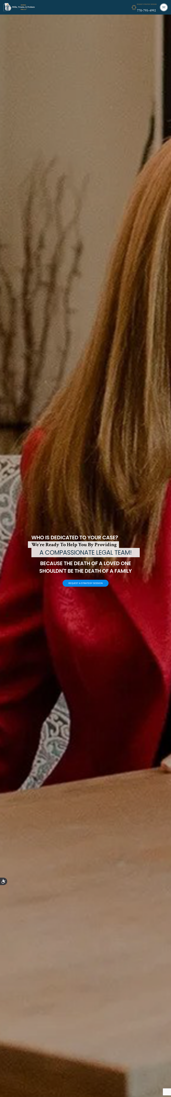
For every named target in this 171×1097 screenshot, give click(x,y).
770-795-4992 (146, 10)
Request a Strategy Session (85, 583)
